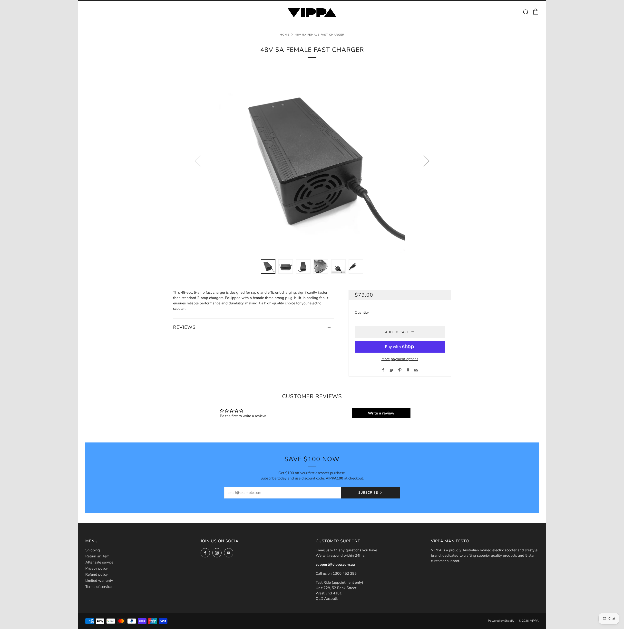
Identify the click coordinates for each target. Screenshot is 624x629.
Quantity (362, 312)
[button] (268, 266)
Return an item (97, 556)
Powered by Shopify (501, 621)
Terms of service (98, 586)
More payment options (399, 359)
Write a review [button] (381, 413)
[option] (312, 160)
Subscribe (368, 492)
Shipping (92, 550)
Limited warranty (99, 580)
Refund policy (96, 574)
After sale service (99, 562)
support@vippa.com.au (335, 564)
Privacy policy (96, 568)
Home (284, 35)
